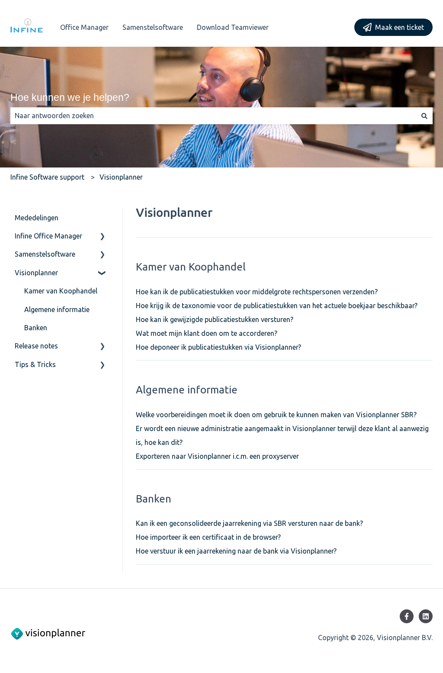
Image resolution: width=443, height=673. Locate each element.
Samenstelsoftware (152, 27)
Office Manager (84, 27)
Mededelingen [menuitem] (36, 218)
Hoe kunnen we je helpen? (69, 97)
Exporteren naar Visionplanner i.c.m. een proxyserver (217, 456)
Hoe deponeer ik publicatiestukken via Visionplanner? (218, 347)
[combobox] (213, 115)
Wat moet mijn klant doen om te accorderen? (206, 333)
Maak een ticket (399, 27)
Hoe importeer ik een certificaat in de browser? (208, 537)
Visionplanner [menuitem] (36, 273)
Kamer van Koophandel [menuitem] (60, 291)
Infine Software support (47, 177)
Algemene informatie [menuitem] (57, 309)
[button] (102, 236)
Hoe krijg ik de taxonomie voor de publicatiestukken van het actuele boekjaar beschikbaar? (276, 305)
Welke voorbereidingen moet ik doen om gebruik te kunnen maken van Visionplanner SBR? (276, 415)
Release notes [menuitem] (36, 346)
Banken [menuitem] (35, 328)
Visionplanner (121, 177)
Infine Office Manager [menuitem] (48, 236)
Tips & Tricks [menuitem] (35, 364)
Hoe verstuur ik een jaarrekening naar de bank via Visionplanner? (236, 551)
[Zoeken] (424, 115)
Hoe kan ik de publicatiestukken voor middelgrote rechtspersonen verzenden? (257, 292)
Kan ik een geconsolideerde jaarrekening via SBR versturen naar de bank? (249, 523)
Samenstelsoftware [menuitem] (45, 254)
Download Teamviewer (233, 27)
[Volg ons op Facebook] (407, 616)
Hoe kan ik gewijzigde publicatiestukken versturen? (214, 319)
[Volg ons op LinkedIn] (426, 616)
